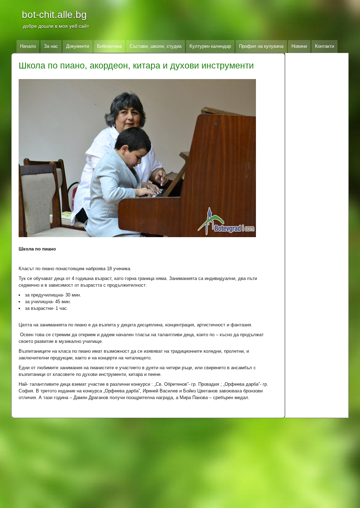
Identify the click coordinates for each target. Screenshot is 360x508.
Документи (77, 46)
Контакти (324, 46)
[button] (148, 158)
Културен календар (210, 46)
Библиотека (109, 46)
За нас (51, 46)
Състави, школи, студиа (155, 46)
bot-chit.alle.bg (54, 14)
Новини (299, 46)
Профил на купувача (261, 46)
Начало (28, 46)
